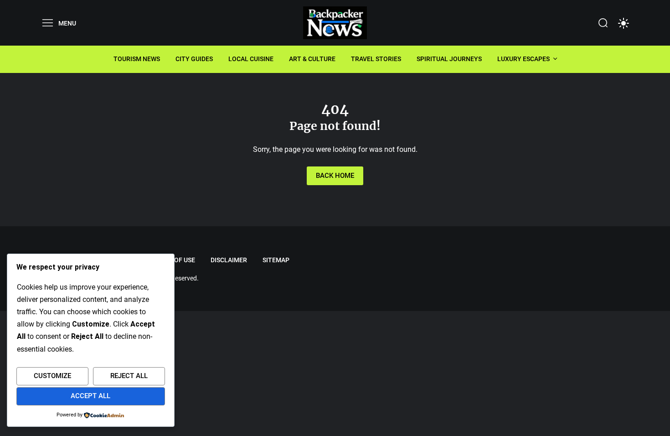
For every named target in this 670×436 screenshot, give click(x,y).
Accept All (90, 396)
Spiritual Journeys (449, 58)
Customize (52, 376)
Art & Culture (312, 58)
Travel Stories (376, 58)
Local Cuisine (250, 58)
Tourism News (136, 58)
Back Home (335, 175)
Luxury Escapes (523, 58)
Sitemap (276, 260)
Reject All (129, 376)
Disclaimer (229, 260)
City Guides (194, 58)
